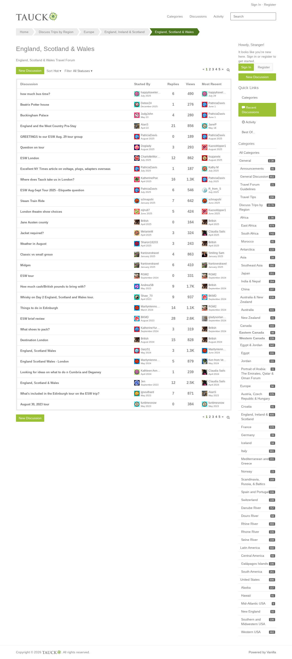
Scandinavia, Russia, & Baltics (257, 482)
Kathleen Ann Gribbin (151, 370)
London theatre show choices (41, 211)
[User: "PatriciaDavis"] (204, 104)
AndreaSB (147, 285)
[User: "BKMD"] (204, 297)
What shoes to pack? (35, 329)
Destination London (34, 340)
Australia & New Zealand (257, 299)
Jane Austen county (34, 222)
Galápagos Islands (257, 563)
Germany (257, 435)
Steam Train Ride (32, 201)
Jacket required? (32, 233)
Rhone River (257, 532)
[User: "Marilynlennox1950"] (137, 308)
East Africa (257, 225)
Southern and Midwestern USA (257, 622)
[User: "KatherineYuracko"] (137, 329)
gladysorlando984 (218, 317)
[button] (228, 69)
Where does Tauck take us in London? (47, 179)
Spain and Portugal (257, 492)
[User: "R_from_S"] (204, 190)
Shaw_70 (147, 295)
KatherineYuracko (151, 328)
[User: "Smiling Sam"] (204, 254)
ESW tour (27, 276)
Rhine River (257, 524)
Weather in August (33, 243)
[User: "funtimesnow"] (137, 404)
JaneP (212, 124)
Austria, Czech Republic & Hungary (257, 396)
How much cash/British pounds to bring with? (53, 286)
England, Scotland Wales (38, 350)
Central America (257, 555)
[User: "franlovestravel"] (137, 254)
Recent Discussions (250, 110)
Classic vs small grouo (36, 254)
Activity (219, 16)
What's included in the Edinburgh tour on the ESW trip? (59, 393)
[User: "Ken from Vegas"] (204, 361)
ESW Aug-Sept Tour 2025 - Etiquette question (52, 190)
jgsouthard (147, 392)
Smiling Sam (216, 253)
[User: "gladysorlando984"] (204, 318)
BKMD (212, 295)
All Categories (249, 152)
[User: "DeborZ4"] (137, 104)
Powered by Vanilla (262, 652)
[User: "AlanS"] (137, 126)
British (145, 221)
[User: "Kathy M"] (204, 168)
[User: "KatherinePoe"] (137, 179)
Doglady (146, 146)
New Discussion (30, 70)
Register (270, 4)
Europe (257, 386)
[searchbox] (253, 16)
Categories (175, 16)
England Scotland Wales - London (44, 361)
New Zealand (257, 317)
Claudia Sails (217, 231)
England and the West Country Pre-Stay (48, 126)
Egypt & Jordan (257, 345)
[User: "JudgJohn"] (137, 115)
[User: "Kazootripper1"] (204, 147)
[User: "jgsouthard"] (137, 393)
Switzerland (257, 500)
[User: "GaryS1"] (137, 350)
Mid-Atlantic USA (257, 603)
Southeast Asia (257, 265)
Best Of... (248, 132)
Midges (25, 265)
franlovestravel (150, 253)
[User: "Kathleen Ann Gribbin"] (137, 372)
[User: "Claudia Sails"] (204, 233)
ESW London (29, 158)
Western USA (257, 632)
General (256, 160)
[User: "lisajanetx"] (204, 158)
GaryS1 (145, 349)
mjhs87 (145, 210)
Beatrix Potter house (34, 104)
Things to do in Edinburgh (39, 308)
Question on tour (32, 147)
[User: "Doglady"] (137, 147)
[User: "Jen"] (137, 383)
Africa (257, 217)
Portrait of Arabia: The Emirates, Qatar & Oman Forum (257, 373)
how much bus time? (35, 94)
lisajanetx (214, 156)
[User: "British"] (137, 222)
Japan (257, 273)
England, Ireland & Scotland (257, 417)
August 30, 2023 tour (34, 404)
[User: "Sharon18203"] (137, 243)
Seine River (257, 540)
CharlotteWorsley (151, 156)
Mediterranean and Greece (257, 461)
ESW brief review (32, 318)
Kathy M (214, 167)
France (257, 427)
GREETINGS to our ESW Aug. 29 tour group (51, 136)
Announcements (257, 168)
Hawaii (257, 595)
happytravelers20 (151, 92)
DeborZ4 (146, 103)
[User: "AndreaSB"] (137, 286)
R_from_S (215, 188)
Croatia (257, 406)
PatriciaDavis (217, 103)
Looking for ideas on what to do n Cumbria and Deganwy (60, 372)
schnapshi (147, 199)
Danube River (257, 508)
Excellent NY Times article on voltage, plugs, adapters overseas (65, 169)
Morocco (257, 241)
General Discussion (257, 176)
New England (257, 611)
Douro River (257, 516)
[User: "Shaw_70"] (137, 297)
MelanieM (147, 231)
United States (257, 579)
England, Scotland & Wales (39, 383)
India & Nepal (257, 281)
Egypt (257, 353)
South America (257, 571)
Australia (257, 310)
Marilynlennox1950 (151, 306)
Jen (143, 381)
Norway (257, 471)
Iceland (257, 443)
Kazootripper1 (217, 146)
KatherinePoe (149, 178)
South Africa (257, 233)
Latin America (257, 547)
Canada (257, 325)
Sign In (256, 4)
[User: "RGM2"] (137, 275)
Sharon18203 (149, 242)
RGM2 (145, 274)
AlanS (144, 124)
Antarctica (257, 249)
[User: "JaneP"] (204, 126)
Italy (257, 451)
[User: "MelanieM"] (137, 233)
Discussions (198, 16)
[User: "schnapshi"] (137, 201)
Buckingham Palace (34, 115)
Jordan (257, 361)
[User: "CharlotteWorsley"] (137, 158)
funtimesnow (148, 402)
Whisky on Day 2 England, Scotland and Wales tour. (57, 297)
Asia (257, 257)
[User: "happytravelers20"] (137, 94)
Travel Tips (257, 197)
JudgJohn (147, 113)
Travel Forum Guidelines (257, 187)
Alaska (257, 587)
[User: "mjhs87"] (137, 211)
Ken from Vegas (218, 360)
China (257, 289)
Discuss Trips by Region (256, 207)
